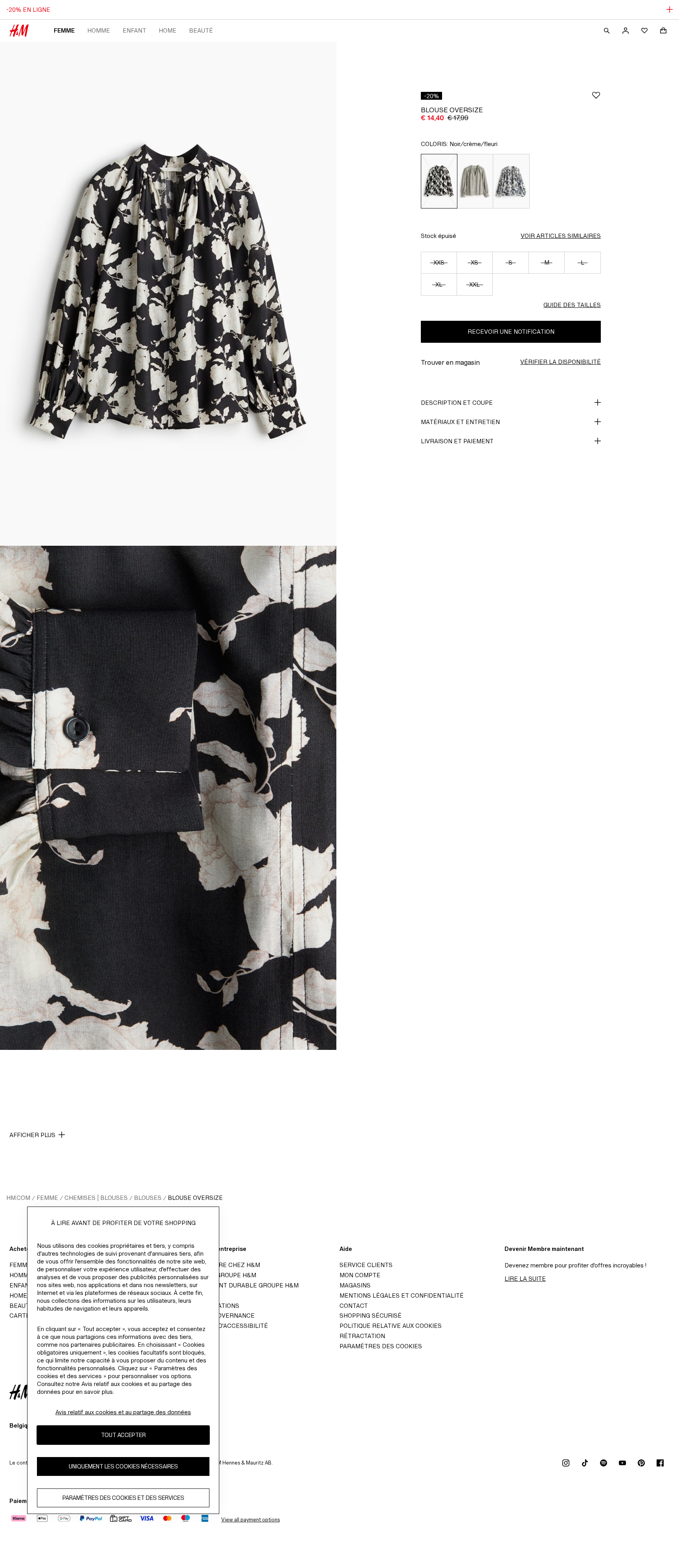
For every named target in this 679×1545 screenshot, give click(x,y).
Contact (354, 1305)
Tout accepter (123, 1435)
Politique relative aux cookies (391, 1325)
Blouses (147, 1197)
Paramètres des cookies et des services (123, 1498)
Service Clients (366, 1265)
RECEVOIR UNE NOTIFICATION (511, 331)
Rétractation (362, 1336)
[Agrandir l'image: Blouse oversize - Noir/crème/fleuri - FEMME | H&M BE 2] (168, 798)
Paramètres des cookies (381, 1346)
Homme (98, 30)
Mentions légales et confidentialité (402, 1295)
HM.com (18, 1197)
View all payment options (250, 1520)
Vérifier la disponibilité (560, 361)
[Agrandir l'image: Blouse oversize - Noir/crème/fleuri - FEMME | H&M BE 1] (168, 294)
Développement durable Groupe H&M (236, 1285)
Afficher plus (32, 1135)
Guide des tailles (572, 305)
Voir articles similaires (561, 235)
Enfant (134, 30)
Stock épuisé (438, 235)
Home (167, 30)
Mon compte (360, 1275)
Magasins (355, 1285)
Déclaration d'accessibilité (221, 1325)
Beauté (201, 30)
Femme (64, 30)
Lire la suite (525, 1278)
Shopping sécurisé (371, 1315)
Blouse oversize (195, 1197)
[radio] (439, 181)
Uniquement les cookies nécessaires (123, 1466)
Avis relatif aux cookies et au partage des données (123, 1412)
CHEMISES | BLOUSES (96, 1197)
